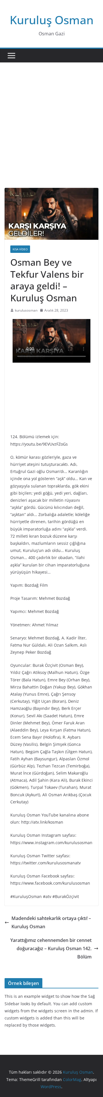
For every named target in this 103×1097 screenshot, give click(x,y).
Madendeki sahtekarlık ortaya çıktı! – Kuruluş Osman (51, 922)
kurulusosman (26, 310)
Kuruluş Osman (52, 20)
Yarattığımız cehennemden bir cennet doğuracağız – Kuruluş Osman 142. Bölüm (51, 948)
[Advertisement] (51, 133)
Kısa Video (20, 249)
